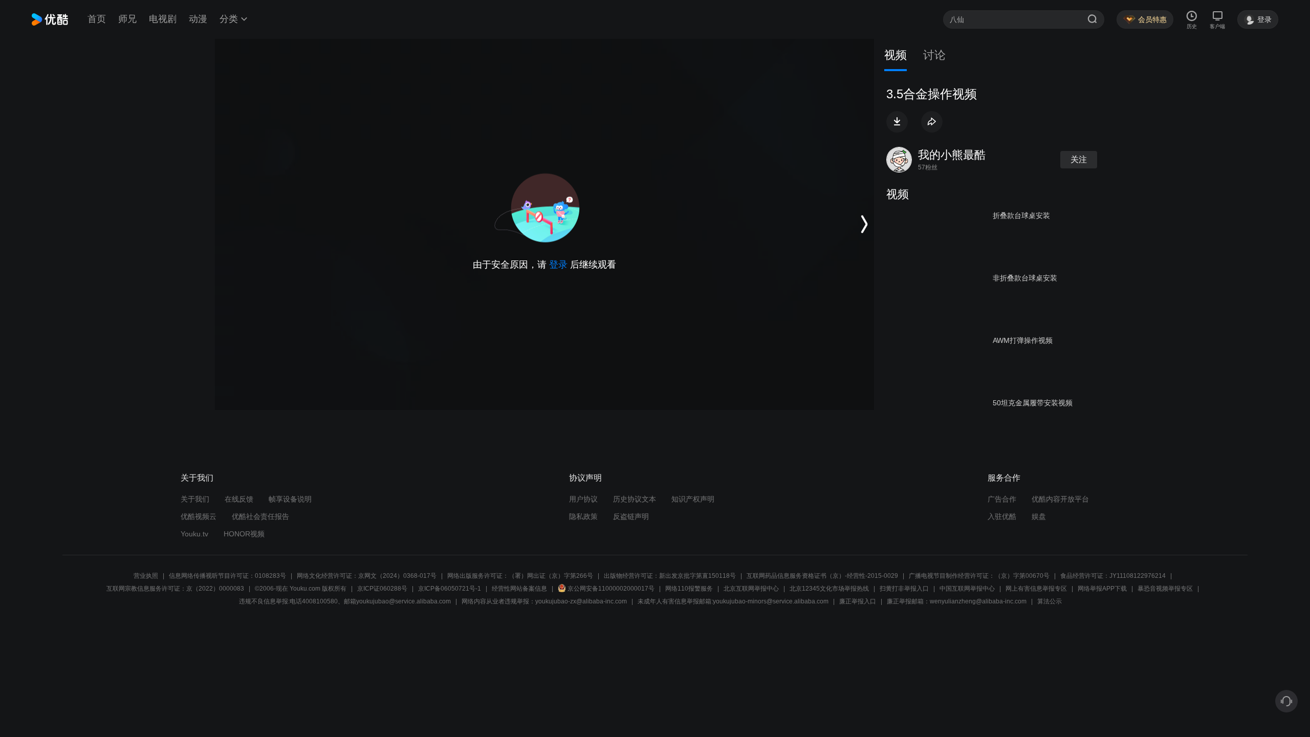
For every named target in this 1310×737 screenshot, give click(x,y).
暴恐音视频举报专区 (1165, 588)
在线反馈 (239, 499)
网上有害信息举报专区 (1036, 588)
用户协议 (583, 499)
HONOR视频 (244, 534)
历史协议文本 (634, 499)
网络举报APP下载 (1102, 588)
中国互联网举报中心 (967, 588)
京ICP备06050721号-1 (449, 588)
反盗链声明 (631, 516)
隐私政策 (583, 516)
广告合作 (1002, 499)
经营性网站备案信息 (519, 588)
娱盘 (1039, 516)
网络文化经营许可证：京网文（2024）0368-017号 (366, 575)
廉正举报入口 (857, 601)
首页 (97, 19)
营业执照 (146, 575)
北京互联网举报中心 (751, 588)
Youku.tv (194, 534)
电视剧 (163, 19)
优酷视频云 (198, 516)
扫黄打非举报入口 (904, 588)
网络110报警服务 (689, 588)
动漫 (198, 19)
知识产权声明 (692, 499)
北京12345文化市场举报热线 (829, 588)
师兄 (127, 19)
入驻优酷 (1002, 516)
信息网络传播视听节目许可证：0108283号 (227, 575)
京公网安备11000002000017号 (610, 588)
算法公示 (1049, 601)
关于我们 (195, 499)
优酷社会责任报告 (260, 516)
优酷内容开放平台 (1060, 499)
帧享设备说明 (290, 499)
